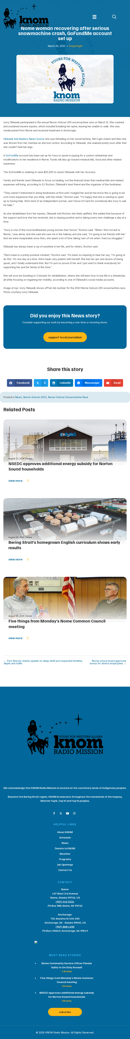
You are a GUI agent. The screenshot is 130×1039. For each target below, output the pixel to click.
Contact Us (65, 870)
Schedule (65, 837)
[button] (54, 813)
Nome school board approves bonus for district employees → (108, 662)
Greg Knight (75, 46)
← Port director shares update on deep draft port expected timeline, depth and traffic (43, 662)
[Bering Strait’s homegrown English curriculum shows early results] (65, 520)
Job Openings (65, 864)
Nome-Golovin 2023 (35, 397)
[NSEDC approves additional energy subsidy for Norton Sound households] (65, 442)
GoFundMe (12, 155)
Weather (65, 853)
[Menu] (94, 17)
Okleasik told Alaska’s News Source (24, 138)
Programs (65, 859)
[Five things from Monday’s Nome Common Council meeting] (65, 599)
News (18, 397)
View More (15, 480)
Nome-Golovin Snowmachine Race (68, 397)
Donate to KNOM (65, 848)
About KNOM (65, 832)
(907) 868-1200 (65, 926)
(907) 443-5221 (65, 901)
